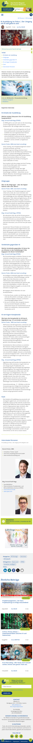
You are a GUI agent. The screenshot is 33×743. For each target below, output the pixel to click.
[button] (5, 570)
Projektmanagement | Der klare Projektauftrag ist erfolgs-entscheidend (15, 601)
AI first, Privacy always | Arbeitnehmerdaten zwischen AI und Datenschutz (14, 633)
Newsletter (10, 520)
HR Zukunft (7, 559)
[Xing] (16, 736)
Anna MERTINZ (15, 640)
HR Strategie (28, 18)
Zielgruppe (6, 57)
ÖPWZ (22, 562)
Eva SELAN (14, 608)
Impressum (16, 741)
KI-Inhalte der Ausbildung (10, 55)
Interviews (23, 556)
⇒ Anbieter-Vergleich (7, 100)
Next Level (15, 562)
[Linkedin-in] (12, 736)
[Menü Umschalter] (2, 15)
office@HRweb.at (16, 705)
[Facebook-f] (21, 736)
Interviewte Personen (9, 66)
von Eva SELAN (21, 27)
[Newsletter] (3, 521)
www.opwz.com (8, 491)
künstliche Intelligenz (9, 564)
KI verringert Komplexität (10, 62)
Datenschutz (24, 741)
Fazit (4, 64)
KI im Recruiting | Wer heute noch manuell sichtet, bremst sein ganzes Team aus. (16, 663)
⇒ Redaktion (5, 101)
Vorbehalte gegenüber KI (10, 59)
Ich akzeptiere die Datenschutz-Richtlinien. (13, 689)
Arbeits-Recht (25, 629)
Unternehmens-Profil (9, 489)
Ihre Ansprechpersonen (16, 706)
